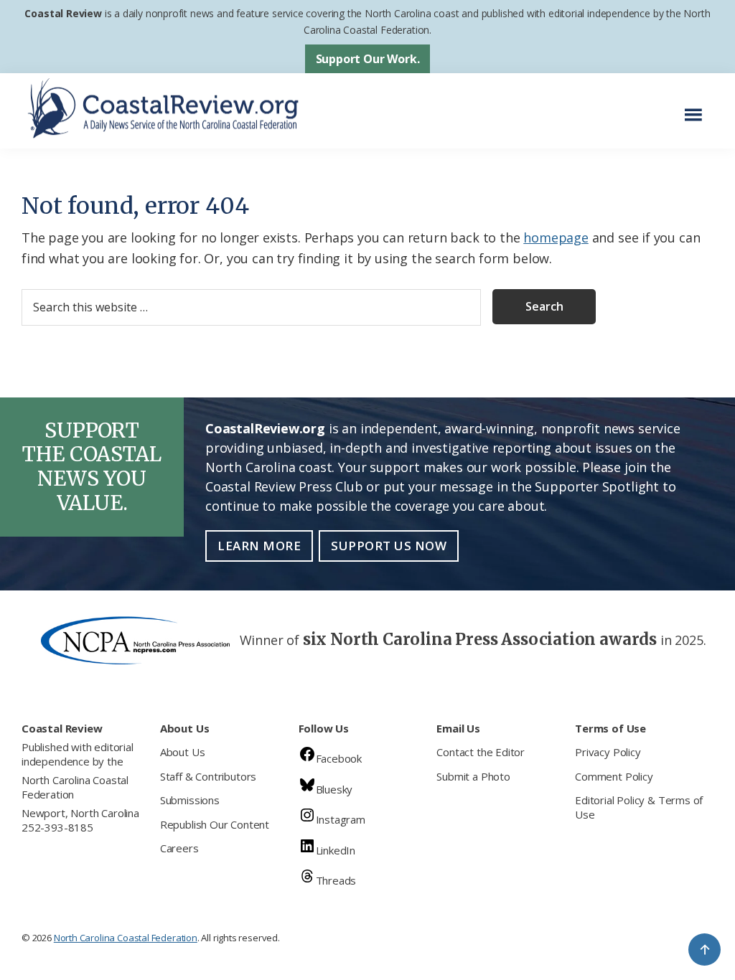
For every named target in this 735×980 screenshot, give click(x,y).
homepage (556, 237)
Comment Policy (613, 776)
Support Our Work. (368, 59)
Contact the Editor (480, 752)
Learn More (259, 545)
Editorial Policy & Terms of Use (639, 807)
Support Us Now (388, 545)
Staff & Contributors (208, 776)
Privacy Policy (607, 752)
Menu (697, 107)
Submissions (190, 800)
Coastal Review (62, 13)
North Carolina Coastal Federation (75, 787)
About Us (182, 752)
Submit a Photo (473, 776)
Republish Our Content (214, 824)
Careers (179, 848)
